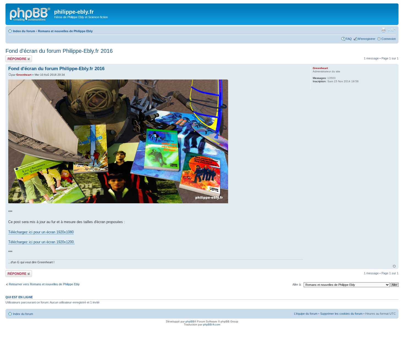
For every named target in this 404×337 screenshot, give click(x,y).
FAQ (349, 38)
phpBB (190, 321)
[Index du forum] (30, 13)
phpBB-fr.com (211, 324)
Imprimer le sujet (383, 30)
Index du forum (24, 31)
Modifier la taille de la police (392, 30)
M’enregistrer (366, 38)
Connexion (388, 38)
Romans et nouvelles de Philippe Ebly (65, 31)
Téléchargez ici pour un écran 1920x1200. (41, 242)
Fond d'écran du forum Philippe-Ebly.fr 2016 (59, 51)
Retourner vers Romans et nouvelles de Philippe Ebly (44, 284)
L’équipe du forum (305, 313)
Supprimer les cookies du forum (341, 313)
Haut (394, 266)
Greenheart (23, 74)
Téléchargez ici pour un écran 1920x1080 (41, 232)
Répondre (12, 57)
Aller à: (296, 284)
